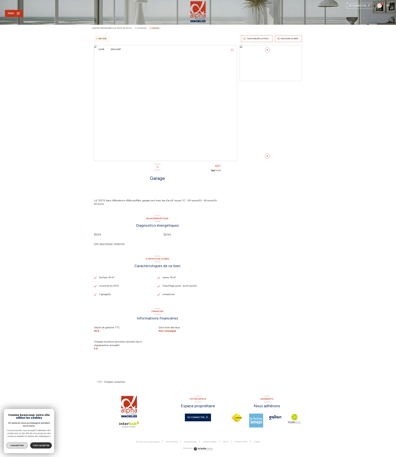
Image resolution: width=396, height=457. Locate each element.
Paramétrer (17, 445)
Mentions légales (210, 442)
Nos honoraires (172, 442)
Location (141, 28)
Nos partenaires (190, 442)
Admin (225, 442)
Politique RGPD (241, 442)
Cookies (257, 442)
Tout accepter (41, 445)
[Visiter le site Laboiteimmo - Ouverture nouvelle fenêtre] (203, 449)
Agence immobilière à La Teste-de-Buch (112, 28)
